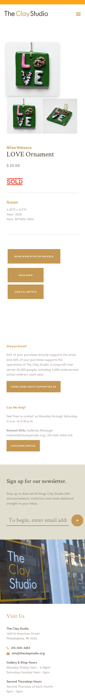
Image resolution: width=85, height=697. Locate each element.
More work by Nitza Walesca (34, 256)
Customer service (23, 445)
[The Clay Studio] (25, 14)
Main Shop (26, 275)
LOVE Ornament (7, 25)
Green (12, 202)
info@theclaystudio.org (28, 653)
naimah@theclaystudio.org (26, 435)
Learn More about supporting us (33, 386)
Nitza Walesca (19, 147)
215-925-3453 (20, 647)
